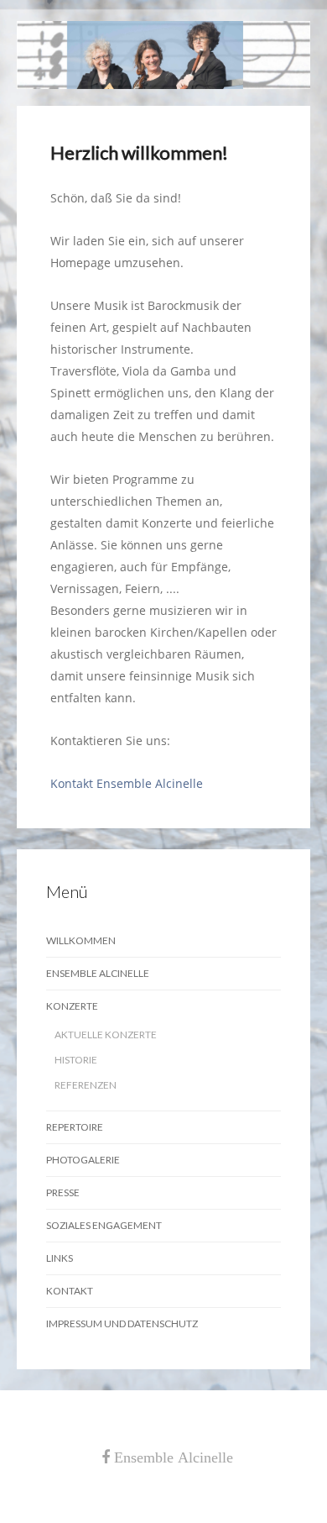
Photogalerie (83, 1159)
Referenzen (85, 1085)
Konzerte (72, 1006)
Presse (63, 1192)
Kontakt (69, 1290)
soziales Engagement (104, 1225)
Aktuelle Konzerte (105, 1034)
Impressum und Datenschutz (122, 1323)
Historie (75, 1059)
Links (59, 1258)
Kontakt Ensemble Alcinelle (126, 783)
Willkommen (81, 940)
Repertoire (74, 1127)
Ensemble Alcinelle (97, 973)
